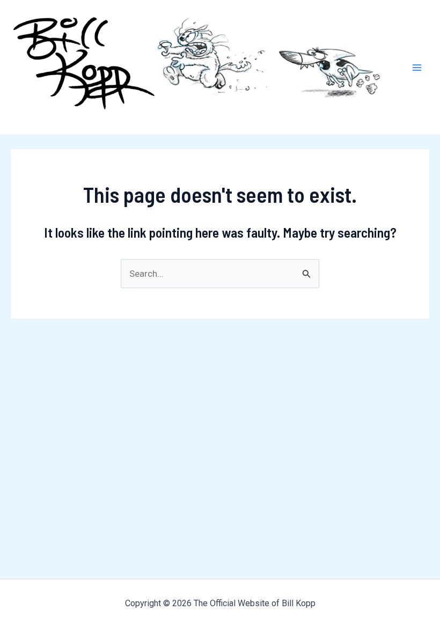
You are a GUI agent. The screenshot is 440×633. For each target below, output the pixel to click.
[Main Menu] (417, 67)
